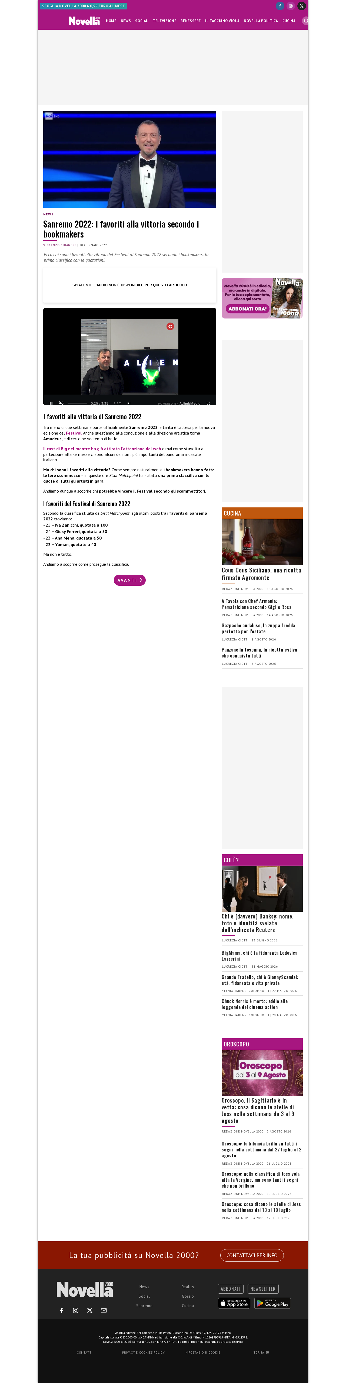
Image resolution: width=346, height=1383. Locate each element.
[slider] (77, 403)
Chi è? (231, 860)
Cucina (289, 21)
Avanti (128, 580)
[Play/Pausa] (51, 403)
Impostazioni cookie (202, 1352)
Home (111, 21)
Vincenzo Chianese (59, 245)
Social (141, 21)
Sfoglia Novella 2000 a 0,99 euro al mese (83, 6)
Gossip (188, 1296)
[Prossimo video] (129, 403)
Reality (188, 1286)
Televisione (164, 21)
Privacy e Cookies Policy (143, 1352)
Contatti (84, 1352)
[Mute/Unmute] (61, 403)
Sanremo (144, 1305)
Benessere (191, 21)
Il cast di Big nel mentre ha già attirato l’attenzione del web (102, 448)
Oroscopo (236, 1044)
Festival (74, 433)
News (126, 21)
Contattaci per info (252, 1255)
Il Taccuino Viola (222, 21)
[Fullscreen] (208, 403)
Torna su (261, 1352)
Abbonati (231, 1289)
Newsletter (263, 1289)
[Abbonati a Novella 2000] (262, 298)
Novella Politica (261, 21)
